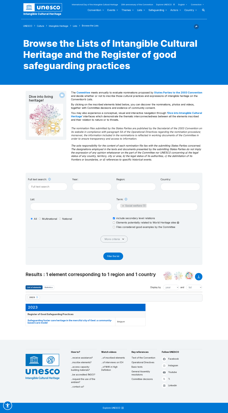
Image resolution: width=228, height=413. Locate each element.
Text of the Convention (143, 357)
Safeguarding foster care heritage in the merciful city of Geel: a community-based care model (70, 321)
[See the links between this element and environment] (178, 275)
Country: (166, 179)
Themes (126, 10)
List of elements (34, 287)
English (181, 4)
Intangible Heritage (58, 26)
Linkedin (172, 385)
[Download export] (198, 278)
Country (189, 10)
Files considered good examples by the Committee (145, 227)
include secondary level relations (135, 218)
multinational (49, 218)
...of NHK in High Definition (109, 368)
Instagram (173, 365)
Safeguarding (156, 10)
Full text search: (37, 179)
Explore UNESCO (164, 4)
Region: (120, 179)
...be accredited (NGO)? (83, 374)
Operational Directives (143, 362)
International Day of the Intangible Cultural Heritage (95, 4)
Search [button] (202, 10)
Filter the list (113, 256)
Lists (139, 10)
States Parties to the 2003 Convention (178, 92)
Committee (83, 92)
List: (32, 199)
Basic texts (137, 366)
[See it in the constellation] (168, 275)
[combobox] (92, 186)
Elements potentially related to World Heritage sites (146, 222)
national (67, 218)
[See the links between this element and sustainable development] (189, 275)
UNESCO (27, 26)
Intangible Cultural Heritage (42, 13)
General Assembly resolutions (141, 373)
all (35, 218)
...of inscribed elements (113, 357)
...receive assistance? (82, 357)
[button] (196, 28)
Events (111, 10)
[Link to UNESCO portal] (44, 7)
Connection (196, 4)
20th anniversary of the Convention (137, 4)
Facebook (173, 358)
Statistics (49, 287)
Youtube (172, 372)
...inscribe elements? (81, 362)
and (182, 287)
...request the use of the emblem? (83, 380)
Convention (94, 10)
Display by (155, 287)
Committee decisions (142, 379)
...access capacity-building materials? (80, 368)
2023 (34, 298)
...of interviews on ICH (112, 362)
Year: (75, 179)
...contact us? (77, 386)
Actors (174, 10)
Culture (40, 26)
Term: (120, 199)
